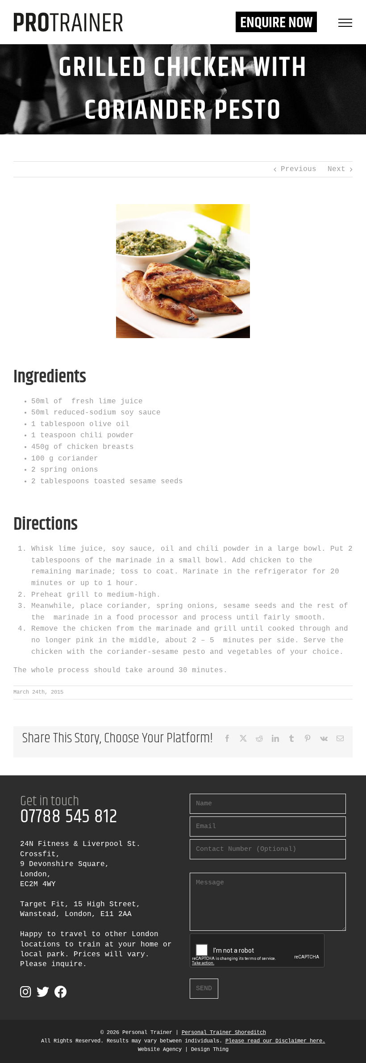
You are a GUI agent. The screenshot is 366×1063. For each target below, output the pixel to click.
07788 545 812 (68, 817)
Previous (298, 169)
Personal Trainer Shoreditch (224, 1033)
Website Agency (160, 1049)
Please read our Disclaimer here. (275, 1041)
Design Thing (210, 1049)
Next (336, 169)
